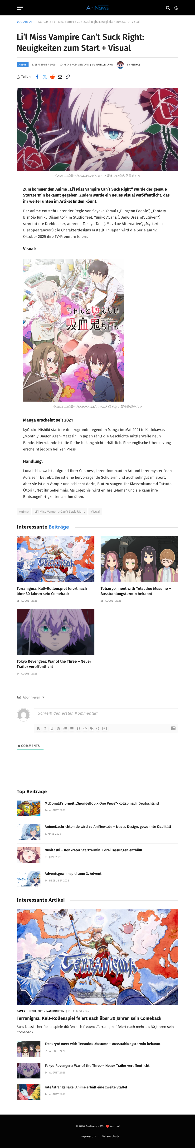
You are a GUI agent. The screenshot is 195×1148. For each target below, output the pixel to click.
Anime (23, 64)
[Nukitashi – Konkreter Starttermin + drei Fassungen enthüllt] (28, 855)
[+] (104, 728)
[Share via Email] (59, 77)
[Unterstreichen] (52, 728)
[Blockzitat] (78, 728)
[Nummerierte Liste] (65, 728)
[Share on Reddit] (52, 77)
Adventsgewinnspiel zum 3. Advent (73, 874)
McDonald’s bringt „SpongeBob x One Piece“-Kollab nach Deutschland (102, 803)
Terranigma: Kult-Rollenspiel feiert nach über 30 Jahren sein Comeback (52, 591)
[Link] (91, 728)
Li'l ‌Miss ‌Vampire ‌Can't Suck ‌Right (59, 511)
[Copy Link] (67, 77)
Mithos (135, 64)
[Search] (168, 7)
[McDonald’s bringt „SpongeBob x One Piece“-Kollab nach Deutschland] (28, 808)
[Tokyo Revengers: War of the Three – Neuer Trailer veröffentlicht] (55, 632)
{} (98, 728)
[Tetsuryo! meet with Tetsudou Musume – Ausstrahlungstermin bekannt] (139, 559)
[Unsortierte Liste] (71, 728)
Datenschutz (110, 1136)
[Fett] (38, 728)
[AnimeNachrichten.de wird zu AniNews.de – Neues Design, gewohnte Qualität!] (28, 832)
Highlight (36, 1011)
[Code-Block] (85, 728)
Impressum (88, 1136)
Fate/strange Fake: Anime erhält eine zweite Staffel (86, 1087)
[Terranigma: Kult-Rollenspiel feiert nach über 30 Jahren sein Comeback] (55, 559)
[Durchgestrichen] (58, 728)
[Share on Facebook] (37, 77)
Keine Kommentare (76, 64)
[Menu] (20, 7)
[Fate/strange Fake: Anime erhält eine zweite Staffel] (28, 1092)
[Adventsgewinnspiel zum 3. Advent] (28, 879)
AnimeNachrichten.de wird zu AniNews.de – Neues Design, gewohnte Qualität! (108, 827)
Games (21, 1011)
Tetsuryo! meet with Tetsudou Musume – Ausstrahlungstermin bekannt (136, 591)
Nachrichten (55, 1011)
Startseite (44, 22)
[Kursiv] (45, 728)
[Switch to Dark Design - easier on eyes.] (175, 8)
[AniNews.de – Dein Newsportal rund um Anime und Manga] (97, 7)
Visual (95, 511)
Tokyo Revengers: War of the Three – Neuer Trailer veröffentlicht (54, 664)
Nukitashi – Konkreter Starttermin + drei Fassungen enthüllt (93, 850)
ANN (110, 64)
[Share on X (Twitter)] (44, 77)
